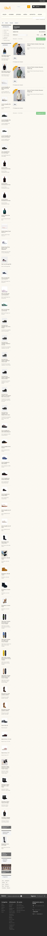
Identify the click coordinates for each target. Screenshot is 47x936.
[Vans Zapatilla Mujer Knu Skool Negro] (4, 147)
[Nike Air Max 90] (4, 721)
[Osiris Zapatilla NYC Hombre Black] (4, 490)
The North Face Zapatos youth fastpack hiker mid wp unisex (6, 395)
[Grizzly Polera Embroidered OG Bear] (4, 163)
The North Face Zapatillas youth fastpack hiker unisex (5, 413)
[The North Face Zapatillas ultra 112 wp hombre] (4, 321)
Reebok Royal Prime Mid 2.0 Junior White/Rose (5, 248)
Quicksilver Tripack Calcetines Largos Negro (5, 785)
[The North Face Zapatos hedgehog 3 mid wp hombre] (4, 372)
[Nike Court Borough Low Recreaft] (4, 305)
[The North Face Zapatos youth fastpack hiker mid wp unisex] (4, 390)
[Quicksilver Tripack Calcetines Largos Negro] (4, 780)
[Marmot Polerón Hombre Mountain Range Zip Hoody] (19, 95)
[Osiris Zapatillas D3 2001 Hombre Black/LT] (4, 426)
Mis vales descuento (20, 907)
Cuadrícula (41, 35)
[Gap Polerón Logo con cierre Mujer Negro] (4, 51)
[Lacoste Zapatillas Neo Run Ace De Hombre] (4, 132)
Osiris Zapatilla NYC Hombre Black (5, 495)
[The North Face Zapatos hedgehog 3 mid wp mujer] (4, 355)
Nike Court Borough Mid (6, 264)
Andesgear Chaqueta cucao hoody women (5, 818)
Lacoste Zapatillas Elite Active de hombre (6, 121)
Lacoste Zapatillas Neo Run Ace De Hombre (6, 136)
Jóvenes (18, 14)
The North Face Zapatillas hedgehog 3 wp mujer (5, 343)
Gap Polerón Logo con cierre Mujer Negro (5, 56)
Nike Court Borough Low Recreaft (5, 310)
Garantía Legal (6, 33)
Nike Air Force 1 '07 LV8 (6, 739)
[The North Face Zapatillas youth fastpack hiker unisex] (4, 408)
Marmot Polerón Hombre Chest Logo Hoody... (35, 44)
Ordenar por (15, 34)
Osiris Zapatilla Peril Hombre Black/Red (5, 479)
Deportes (32, 14)
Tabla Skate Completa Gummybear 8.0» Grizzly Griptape (5, 622)
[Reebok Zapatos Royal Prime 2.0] (4, 227)
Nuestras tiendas (6, 40)
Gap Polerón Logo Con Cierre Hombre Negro (6, 72)
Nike (3, 886)
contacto (37, 19)
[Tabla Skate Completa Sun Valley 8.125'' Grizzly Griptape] (4, 635)
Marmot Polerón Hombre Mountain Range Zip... (35, 91)
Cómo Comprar (6, 35)
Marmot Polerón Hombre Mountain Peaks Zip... (35, 68)
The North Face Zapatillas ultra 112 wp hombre (5, 326)
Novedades (5, 45)
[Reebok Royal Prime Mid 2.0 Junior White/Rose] (4, 243)
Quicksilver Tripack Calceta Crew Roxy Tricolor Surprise (5, 767)
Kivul (3, 884)
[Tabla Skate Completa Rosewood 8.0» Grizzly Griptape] (4, 653)
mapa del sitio (42, 19)
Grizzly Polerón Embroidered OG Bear (5, 200)
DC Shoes (7, 886)
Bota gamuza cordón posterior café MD (5, 694)
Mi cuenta (19, 902)
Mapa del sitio (11, 922)
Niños (25, 14)
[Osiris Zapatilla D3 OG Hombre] (4, 442)
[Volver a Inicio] (3, 23)
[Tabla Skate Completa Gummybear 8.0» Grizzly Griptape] (4, 617)
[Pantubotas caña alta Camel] (4, 569)
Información (6, 26)
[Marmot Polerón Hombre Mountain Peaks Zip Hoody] (19, 72)
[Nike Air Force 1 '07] (4, 748)
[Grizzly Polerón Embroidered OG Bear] (4, 195)
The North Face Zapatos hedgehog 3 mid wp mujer (5, 360)
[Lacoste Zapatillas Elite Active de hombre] (4, 116)
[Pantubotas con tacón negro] (4, 585)
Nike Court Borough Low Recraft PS (5, 278)
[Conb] (8, 8)
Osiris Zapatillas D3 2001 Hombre (5, 463)
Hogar (40, 14)
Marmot (6, 884)
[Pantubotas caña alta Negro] (4, 553)
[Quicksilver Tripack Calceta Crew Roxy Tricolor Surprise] (4, 762)
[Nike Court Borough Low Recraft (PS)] (4, 289)
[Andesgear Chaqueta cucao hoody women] (4, 813)
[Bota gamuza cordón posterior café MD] (4, 689)
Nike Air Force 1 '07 (5, 752)
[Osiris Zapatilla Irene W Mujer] (4, 506)
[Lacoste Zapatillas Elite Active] (4, 100)
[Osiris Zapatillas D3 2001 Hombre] (4, 458)
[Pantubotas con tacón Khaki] (4, 601)
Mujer (4, 14)
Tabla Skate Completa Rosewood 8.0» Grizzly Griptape (6, 658)
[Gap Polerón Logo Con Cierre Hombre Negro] (4, 67)
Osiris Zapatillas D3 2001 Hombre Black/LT (6, 431)
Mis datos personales (21, 910)
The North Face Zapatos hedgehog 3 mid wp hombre (5, 377)
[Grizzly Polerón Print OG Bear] (4, 211)
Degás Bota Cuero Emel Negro (5, 844)
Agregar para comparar (18, 61)
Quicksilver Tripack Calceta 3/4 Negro (5, 802)
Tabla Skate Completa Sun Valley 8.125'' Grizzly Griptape (5, 640)
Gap (3, 880)
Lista (45, 35)
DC (6, 882)
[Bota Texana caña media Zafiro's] (4, 537)
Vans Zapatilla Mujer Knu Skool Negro (5, 152)
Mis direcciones (20, 908)
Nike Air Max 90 (4, 725)
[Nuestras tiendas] (6, 867)
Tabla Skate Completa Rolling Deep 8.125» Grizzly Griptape (5, 676)
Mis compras (19, 904)
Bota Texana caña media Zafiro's (5, 542)
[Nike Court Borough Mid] (4, 260)
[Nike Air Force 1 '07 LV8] (4, 735)
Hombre (11, 14)
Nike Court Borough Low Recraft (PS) (5, 294)
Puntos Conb (11, 919)
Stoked (3, 882)
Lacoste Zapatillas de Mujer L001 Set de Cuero (5, 88)
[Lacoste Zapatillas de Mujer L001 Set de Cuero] (4, 83)
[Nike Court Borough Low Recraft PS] (4, 273)
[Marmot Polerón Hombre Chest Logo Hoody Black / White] (19, 49)
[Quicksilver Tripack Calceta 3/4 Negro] (4, 797)
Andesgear (7, 880)
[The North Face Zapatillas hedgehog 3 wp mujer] (4, 338)
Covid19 (10, 921)
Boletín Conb (5, 30)
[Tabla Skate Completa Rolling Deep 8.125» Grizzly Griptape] (4, 671)
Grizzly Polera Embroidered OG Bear (5, 168)
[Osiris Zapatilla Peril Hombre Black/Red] (4, 474)
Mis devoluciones (20, 905)
